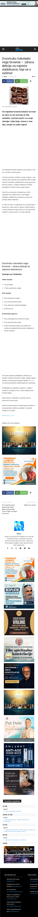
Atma (5, 76)
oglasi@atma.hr (17, 886)
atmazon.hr (33, 888)
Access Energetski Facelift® (13, 811)
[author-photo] (19, 531)
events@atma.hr (12, 899)
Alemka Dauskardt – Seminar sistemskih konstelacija (16, 820)
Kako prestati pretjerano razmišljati (15, 840)
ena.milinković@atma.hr (14, 906)
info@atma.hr (11, 881)
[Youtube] (29, 548)
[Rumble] (17, 548)
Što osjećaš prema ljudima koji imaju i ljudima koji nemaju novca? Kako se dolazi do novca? (9, 509)
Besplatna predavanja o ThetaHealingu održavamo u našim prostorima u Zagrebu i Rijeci (19, 830)
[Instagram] (12, 548)
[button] (3, 49)
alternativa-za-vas (8, 415)
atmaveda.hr (34, 894)
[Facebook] (8, 548)
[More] (30, 81)
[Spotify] (21, 548)
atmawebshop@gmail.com (15, 891)
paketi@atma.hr (14, 911)
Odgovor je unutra (30, 505)
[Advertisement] (19, 26)
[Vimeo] (25, 548)
